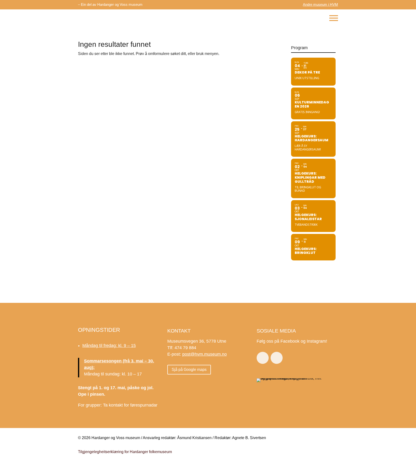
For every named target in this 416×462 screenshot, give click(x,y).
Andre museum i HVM (320, 4)
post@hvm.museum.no (204, 354)
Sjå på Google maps (189, 369)
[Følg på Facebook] (263, 358)
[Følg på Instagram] (277, 358)
